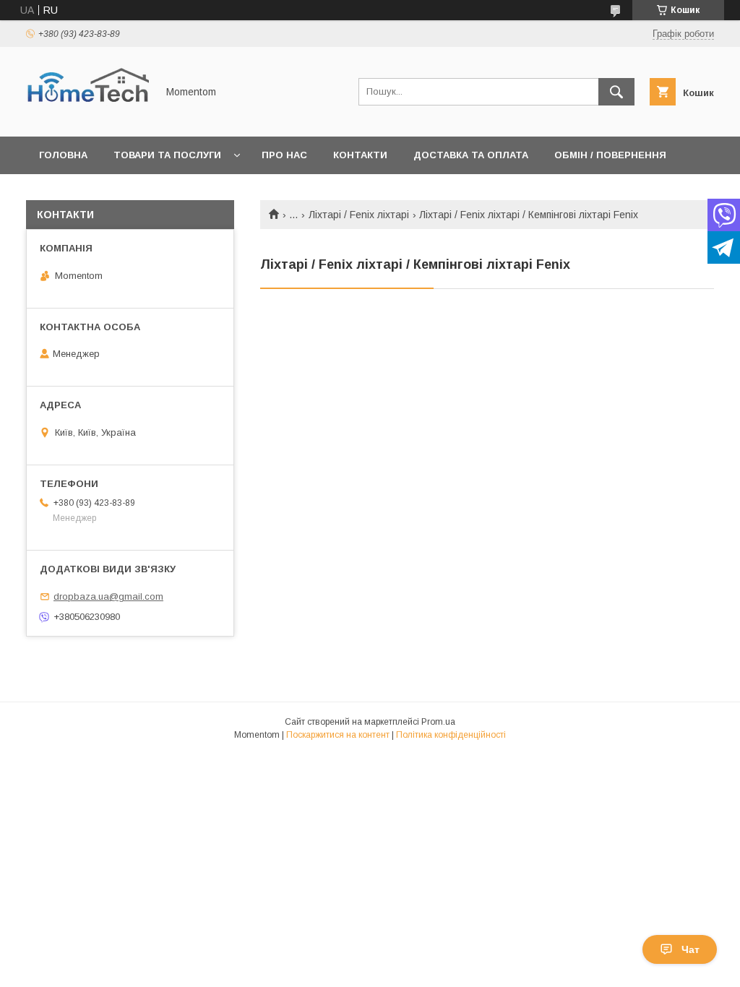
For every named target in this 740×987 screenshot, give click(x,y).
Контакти (360, 155)
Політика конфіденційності (451, 735)
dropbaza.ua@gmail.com (108, 596)
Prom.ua (438, 722)
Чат (690, 949)
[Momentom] (87, 118)
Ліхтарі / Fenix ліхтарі (359, 214)
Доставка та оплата (470, 155)
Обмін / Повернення (610, 155)
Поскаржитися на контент (338, 735)
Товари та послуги (167, 155)
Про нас (284, 155)
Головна (63, 155)
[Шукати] (616, 91)
